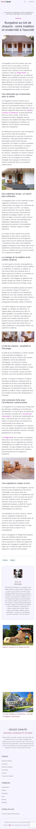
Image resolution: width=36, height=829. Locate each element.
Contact (4, 773)
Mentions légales (7, 767)
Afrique (4, 790)
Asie (3, 796)
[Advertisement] (18, 670)
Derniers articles (7, 761)
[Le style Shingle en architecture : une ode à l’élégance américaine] (18, 702)
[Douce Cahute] (6, 1)
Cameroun (18, 18)
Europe (4, 799)
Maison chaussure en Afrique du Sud (16, 647)
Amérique (5, 793)
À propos (4, 764)
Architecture (5, 787)
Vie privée (5, 770)
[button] (25, 1)
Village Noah (21, 73)
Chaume (5, 560)
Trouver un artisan (7, 776)
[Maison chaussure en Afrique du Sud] (18, 635)
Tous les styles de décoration (11, 813)
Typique (12, 560)
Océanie (4, 802)
